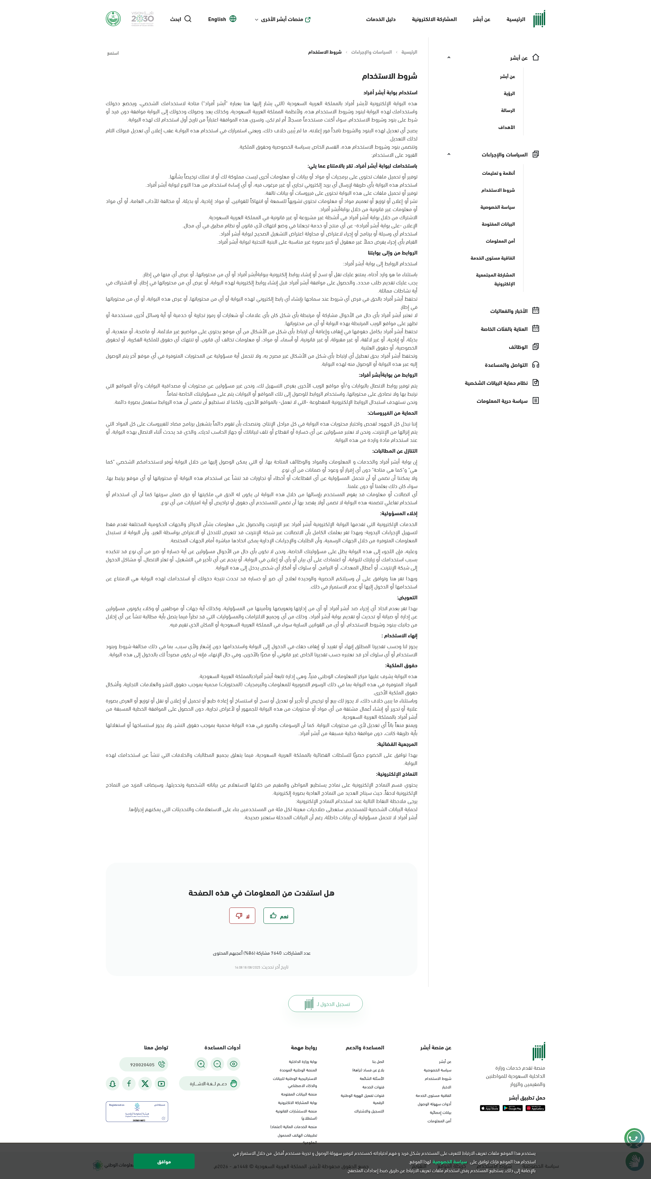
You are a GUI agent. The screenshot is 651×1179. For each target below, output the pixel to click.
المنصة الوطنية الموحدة (298, 1069)
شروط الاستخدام (438, 1078)
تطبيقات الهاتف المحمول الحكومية (297, 1138)
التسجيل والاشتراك (369, 1110)
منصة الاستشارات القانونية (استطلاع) (296, 1114)
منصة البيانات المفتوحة (299, 1093)
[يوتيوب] (161, 1084)
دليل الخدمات (381, 18)
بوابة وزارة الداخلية (303, 1061)
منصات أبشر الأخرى (282, 19)
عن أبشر (481, 18)
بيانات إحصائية (440, 1112)
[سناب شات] (112, 1084)
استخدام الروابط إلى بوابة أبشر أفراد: (380, 263)
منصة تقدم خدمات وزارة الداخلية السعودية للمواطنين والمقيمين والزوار (515, 1075)
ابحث (175, 19)
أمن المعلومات (439, 1120)
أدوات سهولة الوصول (434, 1103)
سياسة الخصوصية (437, 1069)
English (217, 19)
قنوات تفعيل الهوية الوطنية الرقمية (362, 1098)
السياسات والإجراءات (371, 51)
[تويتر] (145, 1084)
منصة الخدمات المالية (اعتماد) (293, 1126)
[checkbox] (278, 915)
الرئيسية (516, 18)
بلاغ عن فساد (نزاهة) (368, 1069)
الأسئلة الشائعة (372, 1078)
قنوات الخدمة (373, 1086)
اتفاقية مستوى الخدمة (433, 1095)
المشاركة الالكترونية (434, 18)
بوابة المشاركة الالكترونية (297, 1102)
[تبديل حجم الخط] (217, 1064)
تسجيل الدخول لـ (333, 1003)
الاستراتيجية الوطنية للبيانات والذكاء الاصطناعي (295, 1081)
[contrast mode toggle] (234, 1064)
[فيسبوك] (129, 1084)
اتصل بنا (378, 1061)
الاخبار (446, 1086)
